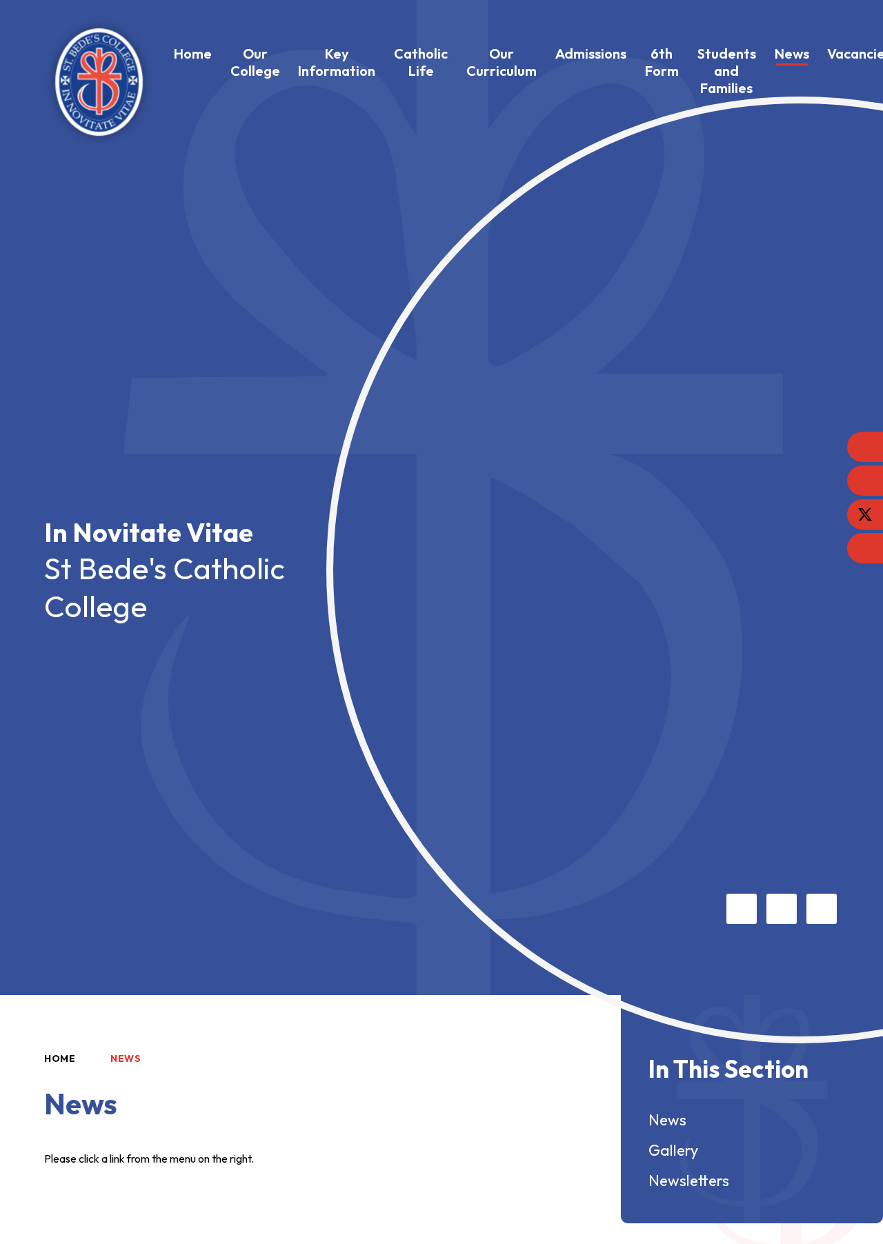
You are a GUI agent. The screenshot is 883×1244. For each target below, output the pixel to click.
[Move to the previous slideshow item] (741, 909)
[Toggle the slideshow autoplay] (821, 909)
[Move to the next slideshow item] (781, 909)
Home (60, 1058)
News (125, 1058)
